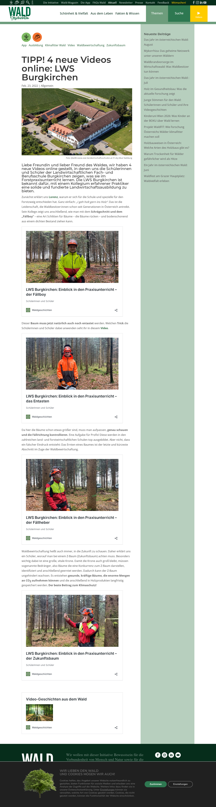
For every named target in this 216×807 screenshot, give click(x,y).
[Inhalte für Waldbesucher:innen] (22, 2)
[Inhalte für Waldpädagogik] (28, 2)
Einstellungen (107, 789)
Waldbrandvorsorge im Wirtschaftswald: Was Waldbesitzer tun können (166, 67)
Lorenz (53, 197)
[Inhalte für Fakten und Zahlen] (32, 2)
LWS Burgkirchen (100, 180)
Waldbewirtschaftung (90, 45)
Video (71, 45)
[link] (20, 13)
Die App (85, 2)
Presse (139, 2)
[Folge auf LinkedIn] (171, 755)
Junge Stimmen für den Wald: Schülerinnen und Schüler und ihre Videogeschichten (166, 105)
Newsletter (126, 2)
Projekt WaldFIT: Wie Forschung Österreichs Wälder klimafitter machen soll (164, 132)
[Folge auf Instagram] (164, 755)
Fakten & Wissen (127, 13)
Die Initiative (51, 2)
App (24, 45)
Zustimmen (156, 784)
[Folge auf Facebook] (157, 755)
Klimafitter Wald (55, 45)
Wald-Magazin (69, 2)
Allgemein (47, 86)
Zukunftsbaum (115, 45)
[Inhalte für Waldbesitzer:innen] (11, 2)
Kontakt (150, 2)
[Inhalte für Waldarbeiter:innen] (17, 2)
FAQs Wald (99, 2)
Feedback (163, 2)
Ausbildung (36, 45)
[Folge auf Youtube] (178, 755)
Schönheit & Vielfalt (74, 13)
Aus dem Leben (102, 13)
